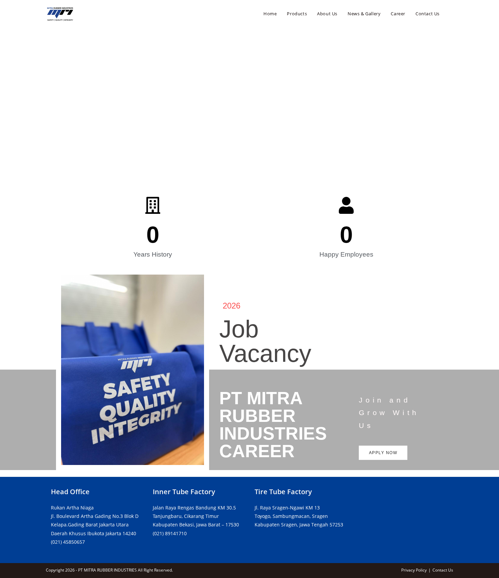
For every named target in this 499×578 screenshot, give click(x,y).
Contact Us (442, 570)
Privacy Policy (414, 570)
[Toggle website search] (451, 13)
